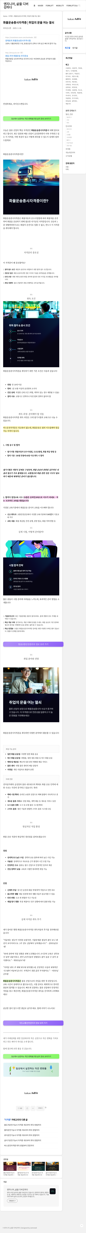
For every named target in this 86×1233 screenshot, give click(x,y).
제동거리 (68, 104)
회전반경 (74, 87)
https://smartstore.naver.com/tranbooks (19, 37)
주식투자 (68, 95)
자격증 (7, 1119)
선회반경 (68, 84)
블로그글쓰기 (69, 74)
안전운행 (73, 93)
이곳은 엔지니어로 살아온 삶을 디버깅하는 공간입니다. (74, 38)
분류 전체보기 (71, 110)
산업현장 (74, 90)
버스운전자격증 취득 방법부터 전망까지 (19, 1145)
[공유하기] (27, 1108)
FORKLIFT (49, 5)
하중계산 (74, 82)
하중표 (80, 68)
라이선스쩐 (75, 84)
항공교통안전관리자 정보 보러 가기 (33, 644)
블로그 (68, 140)
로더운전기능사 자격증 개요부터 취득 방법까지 (21, 1135)
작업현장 (68, 98)
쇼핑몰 (68, 135)
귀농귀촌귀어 (70, 152)
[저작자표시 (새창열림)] (45, 1107)
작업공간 (76, 74)
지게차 (67, 93)
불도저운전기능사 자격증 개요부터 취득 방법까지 (22, 1124)
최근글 (67, 47)
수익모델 (69, 156)
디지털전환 (74, 71)
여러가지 (69, 129)
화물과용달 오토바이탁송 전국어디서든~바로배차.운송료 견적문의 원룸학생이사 (30, 59)
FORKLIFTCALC (72, 5)
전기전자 (74, 95)
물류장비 (68, 79)
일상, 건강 (69, 114)
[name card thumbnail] (53, 1191)
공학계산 (68, 87)
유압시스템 (75, 76)
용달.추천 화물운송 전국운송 (16, 56)
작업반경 (79, 93)
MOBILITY (60, 5)
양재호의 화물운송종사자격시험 (18, 40)
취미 (68, 123)
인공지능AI (70, 143)
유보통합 (74, 79)
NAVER (40, 5)
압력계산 (74, 101)
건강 (68, 120)
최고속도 (68, 76)
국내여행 (69, 137)
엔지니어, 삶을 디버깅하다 (16, 5)
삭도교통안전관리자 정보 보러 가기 (33, 1022)
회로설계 (68, 101)
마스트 (80, 90)
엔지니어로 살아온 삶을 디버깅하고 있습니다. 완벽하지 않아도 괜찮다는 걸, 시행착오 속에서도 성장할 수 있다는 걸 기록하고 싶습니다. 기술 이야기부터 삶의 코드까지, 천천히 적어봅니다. (28, 1194)
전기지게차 (75, 98)
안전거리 (68, 82)
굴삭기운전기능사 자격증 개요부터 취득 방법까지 (22, 1140)
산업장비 (68, 68)
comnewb (33, 1228)
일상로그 (69, 117)
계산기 (67, 71)
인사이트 (69, 126)
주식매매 (68, 90)
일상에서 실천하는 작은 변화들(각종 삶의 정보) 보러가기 (31, 118)
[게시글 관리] (33, 1108)
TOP (81, 1225)
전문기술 (69, 146)
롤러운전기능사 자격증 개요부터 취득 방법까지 (21, 1130)
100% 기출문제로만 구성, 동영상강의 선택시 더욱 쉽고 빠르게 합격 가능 (30, 43)
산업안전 (74, 68)
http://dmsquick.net (12, 53)
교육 (68, 132)
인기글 (75, 47)
